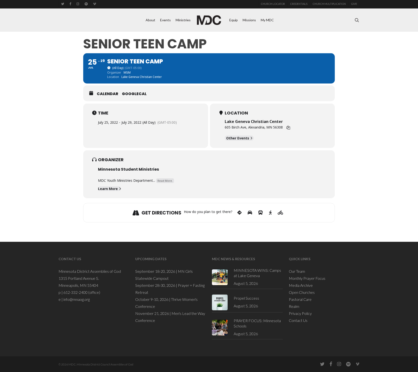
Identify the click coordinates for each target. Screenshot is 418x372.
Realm (294, 306)
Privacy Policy (300, 313)
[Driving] (249, 212)
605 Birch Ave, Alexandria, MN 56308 (254, 127)
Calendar (107, 93)
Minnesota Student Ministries (128, 169)
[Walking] (270, 212)
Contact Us (298, 320)
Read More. (165, 180)
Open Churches (302, 292)
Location (236, 113)
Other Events (237, 138)
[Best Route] (239, 212)
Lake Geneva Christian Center (254, 121)
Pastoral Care (300, 299)
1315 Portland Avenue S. (79, 278)
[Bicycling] (280, 212)
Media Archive (301, 285)
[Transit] (260, 212)
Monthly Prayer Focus (307, 278)
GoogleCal (134, 93)
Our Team (297, 271)
